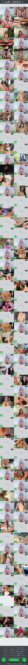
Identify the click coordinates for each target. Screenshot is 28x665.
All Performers (20, 663)
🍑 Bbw (17, 651)
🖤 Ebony (10, 647)
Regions (9, 663)
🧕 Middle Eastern (6, 649)
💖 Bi (16, 653)
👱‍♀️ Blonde (24, 649)
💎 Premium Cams (21, 655)
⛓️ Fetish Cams (7, 657)
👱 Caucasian (21, 647)
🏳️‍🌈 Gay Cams (6, 655)
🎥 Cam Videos (21, 659)
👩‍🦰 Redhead (12, 651)
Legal (24, 663)
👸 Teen (18, 649)
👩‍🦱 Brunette (6, 651)
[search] (24, 660)
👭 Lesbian (11, 653)
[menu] (3, 660)
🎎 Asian (5, 647)
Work (13, 663)
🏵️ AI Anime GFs (20, 657)
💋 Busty (6, 653)
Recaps (16, 663)
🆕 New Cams (21, 653)
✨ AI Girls (14, 657)
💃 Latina (16, 647)
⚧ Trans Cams (13, 655)
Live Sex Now (14, 660)
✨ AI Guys (6, 659)
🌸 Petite (22, 651)
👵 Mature (13, 649)
